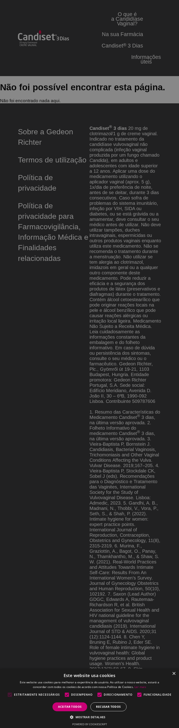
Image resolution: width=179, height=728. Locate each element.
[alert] (89, 364)
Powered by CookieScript (89, 724)
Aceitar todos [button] (70, 707)
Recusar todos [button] (108, 707)
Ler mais (140, 687)
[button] (89, 717)
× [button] (174, 673)
